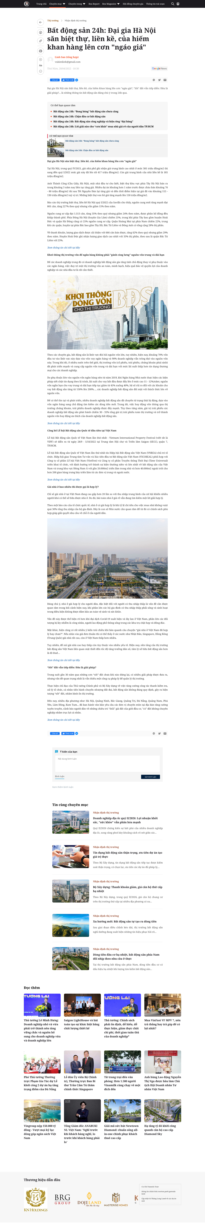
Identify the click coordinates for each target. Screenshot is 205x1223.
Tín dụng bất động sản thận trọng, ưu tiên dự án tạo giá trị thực (127, 854)
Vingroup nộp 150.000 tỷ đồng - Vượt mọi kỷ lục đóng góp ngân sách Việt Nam (40, 1132)
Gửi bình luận (150, 777)
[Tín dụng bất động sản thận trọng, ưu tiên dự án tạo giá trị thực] (70, 856)
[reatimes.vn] (26, 4)
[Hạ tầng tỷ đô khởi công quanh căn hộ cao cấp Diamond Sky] (162, 1110)
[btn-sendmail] (165, 80)
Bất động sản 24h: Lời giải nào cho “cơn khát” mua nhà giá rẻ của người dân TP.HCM (103, 126)
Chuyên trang (75, 4)
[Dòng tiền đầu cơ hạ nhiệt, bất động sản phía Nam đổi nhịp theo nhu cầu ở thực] (70, 958)
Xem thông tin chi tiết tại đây (63, 247)
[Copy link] (40, 40)
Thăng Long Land (158, 1198)
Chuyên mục (55, 4)
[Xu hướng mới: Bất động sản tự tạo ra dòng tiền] (70, 925)
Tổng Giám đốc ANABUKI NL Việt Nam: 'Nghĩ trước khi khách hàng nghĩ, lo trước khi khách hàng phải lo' (82, 1134)
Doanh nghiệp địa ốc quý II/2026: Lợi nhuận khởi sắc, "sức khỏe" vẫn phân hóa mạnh (125, 820)
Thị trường (53, 20)
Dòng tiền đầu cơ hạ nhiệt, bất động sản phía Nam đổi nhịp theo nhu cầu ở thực (126, 956)
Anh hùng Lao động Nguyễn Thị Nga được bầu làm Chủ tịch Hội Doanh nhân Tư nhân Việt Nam (162, 1083)
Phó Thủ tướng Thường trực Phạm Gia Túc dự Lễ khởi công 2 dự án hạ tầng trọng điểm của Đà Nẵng (41, 1083)
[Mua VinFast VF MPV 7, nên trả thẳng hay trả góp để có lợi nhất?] (162, 1005)
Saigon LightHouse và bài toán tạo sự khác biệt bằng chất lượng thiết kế (81, 1024)
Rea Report (94, 4)
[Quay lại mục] (40, 22)
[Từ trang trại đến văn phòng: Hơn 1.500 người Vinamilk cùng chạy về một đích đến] (122, 1061)
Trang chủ (41, 4)
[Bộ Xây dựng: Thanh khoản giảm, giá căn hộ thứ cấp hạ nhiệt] (70, 891)
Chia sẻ (55, 80)
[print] (40, 51)
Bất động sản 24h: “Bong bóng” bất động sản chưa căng (85, 111)
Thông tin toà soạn (155, 4)
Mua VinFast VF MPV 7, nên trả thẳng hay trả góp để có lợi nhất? (162, 1024)
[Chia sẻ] (40, 32)
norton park (163, 1191)
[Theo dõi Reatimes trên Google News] (159, 69)
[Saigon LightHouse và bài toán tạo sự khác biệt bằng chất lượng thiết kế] (82, 1005)
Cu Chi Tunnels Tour (150, 1187)
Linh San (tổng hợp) (67, 57)
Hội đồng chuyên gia (133, 4)
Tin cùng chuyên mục (70, 804)
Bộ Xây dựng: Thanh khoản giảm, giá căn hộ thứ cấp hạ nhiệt (127, 889)
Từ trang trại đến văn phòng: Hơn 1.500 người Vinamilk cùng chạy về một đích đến (122, 1083)
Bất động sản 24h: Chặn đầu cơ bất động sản (79, 116)
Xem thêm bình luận (62, 787)
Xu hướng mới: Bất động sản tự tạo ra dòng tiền (125, 921)
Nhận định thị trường (75, 20)
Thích (69, 80)
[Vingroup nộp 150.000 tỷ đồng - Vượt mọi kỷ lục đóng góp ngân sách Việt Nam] (42, 1110)
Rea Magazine (109, 4)
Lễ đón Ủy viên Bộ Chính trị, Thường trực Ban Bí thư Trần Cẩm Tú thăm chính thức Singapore (80, 1083)
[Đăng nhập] (178, 5)
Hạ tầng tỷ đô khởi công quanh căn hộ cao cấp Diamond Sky (160, 1130)
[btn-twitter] (159, 80)
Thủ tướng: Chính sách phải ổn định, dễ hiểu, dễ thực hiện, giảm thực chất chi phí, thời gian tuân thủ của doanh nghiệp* (121, 1028)
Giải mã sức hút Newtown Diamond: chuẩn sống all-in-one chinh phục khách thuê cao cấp (121, 1132)
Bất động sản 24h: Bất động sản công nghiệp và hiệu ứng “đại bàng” (93, 121)
